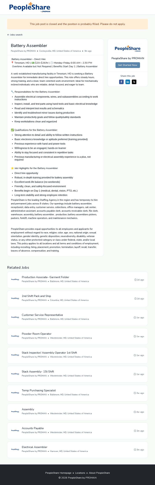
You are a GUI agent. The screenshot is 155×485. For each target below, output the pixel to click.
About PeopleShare (99, 473)
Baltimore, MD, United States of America (69, 281)
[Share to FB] (121, 82)
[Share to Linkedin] (127, 82)
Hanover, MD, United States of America (69, 451)
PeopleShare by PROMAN (23, 51)
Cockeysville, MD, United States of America (60, 51)
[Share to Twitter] (134, 82)
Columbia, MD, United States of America (69, 300)
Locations (80, 473)
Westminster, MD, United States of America (71, 338)
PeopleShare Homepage (58, 473)
